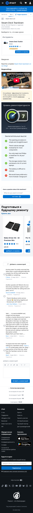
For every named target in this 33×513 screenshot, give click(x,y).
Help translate (15, 480)
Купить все (6, 213)
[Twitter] (10, 486)
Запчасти (4, 14)
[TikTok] (2, 486)
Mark (7, 355)
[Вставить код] (11, 365)
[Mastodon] (20, 486)
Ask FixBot (15, 196)
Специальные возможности (5, 438)
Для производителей (23, 426)
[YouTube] (17, 486)
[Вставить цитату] (17, 365)
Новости (19, 415)
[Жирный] (5, 365)
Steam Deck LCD (10, 19)
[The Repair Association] (30, 486)
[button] (21, 3)
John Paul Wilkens (12, 304)
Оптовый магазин (22, 421)
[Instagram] (13, 486)
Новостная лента (6, 424)
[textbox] (16, 372)
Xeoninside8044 (10, 292)
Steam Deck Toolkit (16, 42)
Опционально (14, 48)
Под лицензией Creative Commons (16, 506)
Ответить (23, 277)
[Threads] (27, 486)
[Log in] (30, 3)
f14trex (8, 277)
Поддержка (4, 415)
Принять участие (22, 418)
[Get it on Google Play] (24, 444)
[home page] (11, 3)
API (2, 426)
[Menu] (2, 3)
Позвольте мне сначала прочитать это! (15, 471)
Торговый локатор (22, 424)
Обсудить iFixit (5, 418)
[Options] (2, 19)
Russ (7, 336)
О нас (3, 412)
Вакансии (4, 421)
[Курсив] (8, 365)
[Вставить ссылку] (14, 365)
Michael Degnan (10, 25)
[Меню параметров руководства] (31, 14)
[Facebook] (6, 486)
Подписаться (16, 468)
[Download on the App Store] (23, 438)
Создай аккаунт (21, 10)
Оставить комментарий (20, 381)
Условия (3, 445)
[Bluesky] (23, 486)
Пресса (19, 412)
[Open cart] (25, 3)
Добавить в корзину (22, 52)
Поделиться (9, 279)
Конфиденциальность (8, 442)
